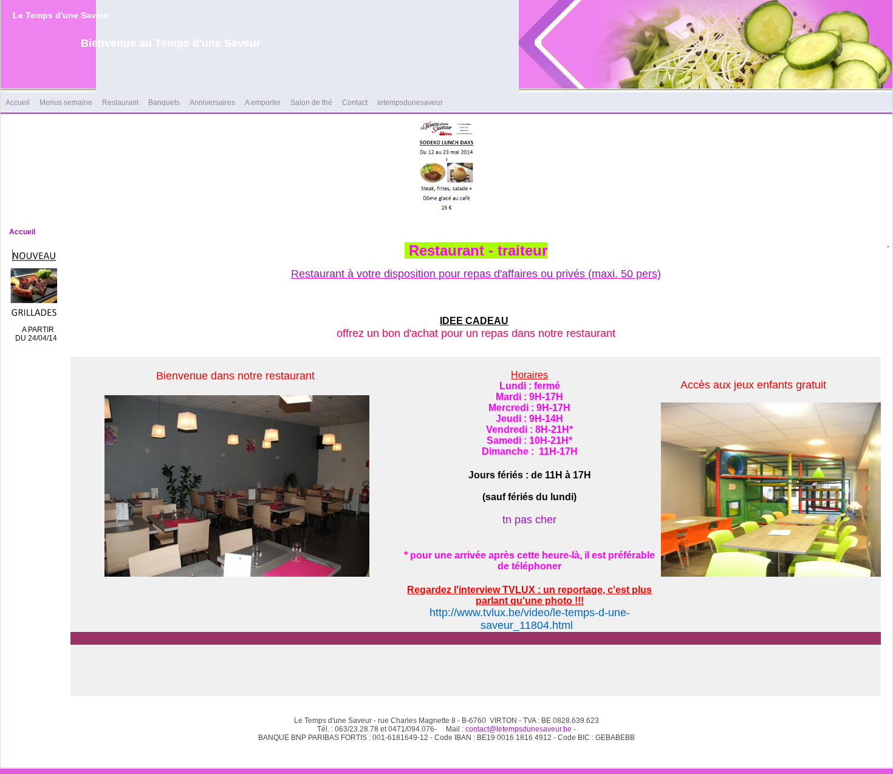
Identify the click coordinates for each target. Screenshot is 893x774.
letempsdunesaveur (410, 102)
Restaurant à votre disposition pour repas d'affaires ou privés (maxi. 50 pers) (476, 274)
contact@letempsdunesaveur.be (518, 729)
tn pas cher (529, 520)
